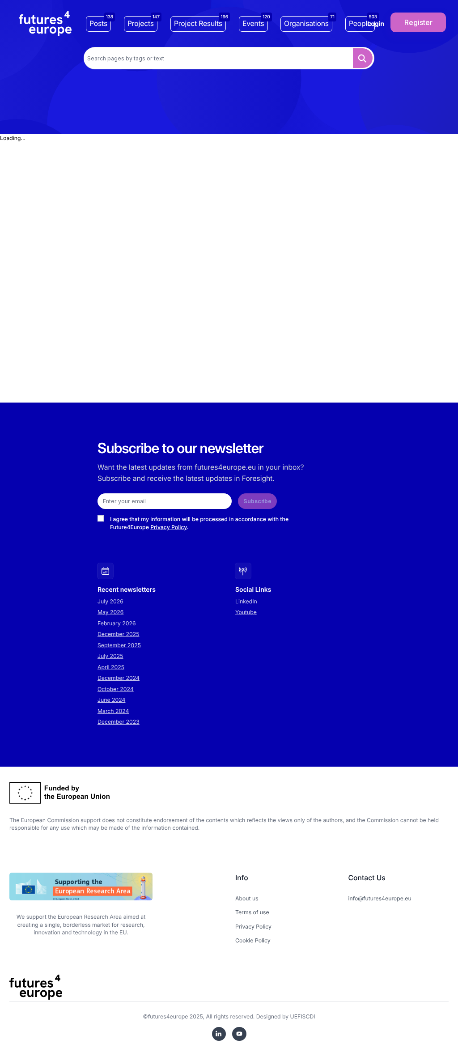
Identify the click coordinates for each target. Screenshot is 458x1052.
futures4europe (168, 1016)
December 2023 (119, 721)
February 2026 (117, 623)
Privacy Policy (168, 527)
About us (247, 898)
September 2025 (119, 645)
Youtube (246, 612)
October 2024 (116, 689)
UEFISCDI (302, 1016)
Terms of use (252, 912)
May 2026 (110, 612)
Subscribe (257, 501)
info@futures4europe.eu (379, 898)
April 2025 (111, 667)
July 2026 (110, 601)
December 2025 (119, 634)
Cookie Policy (253, 940)
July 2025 (110, 656)
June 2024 (111, 699)
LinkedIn (246, 601)
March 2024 (113, 711)
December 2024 (119, 677)
